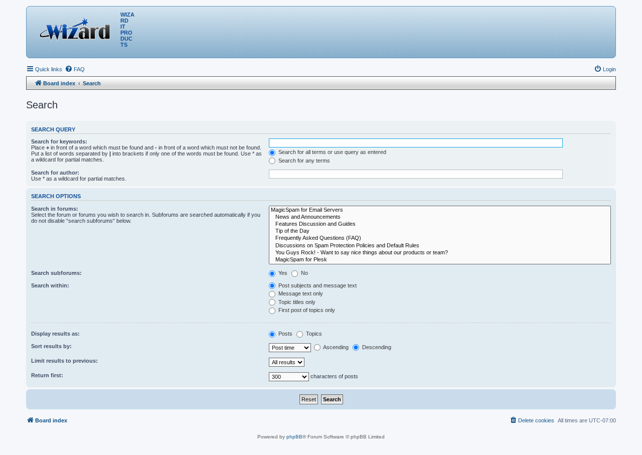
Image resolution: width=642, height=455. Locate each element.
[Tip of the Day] (440, 231)
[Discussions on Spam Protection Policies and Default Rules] (440, 245)
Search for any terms (303, 161)
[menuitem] (75, 69)
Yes (282, 273)
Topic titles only (296, 302)
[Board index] (77, 28)
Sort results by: (51, 346)
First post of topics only (306, 310)
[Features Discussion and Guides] (440, 224)
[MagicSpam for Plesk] (440, 259)
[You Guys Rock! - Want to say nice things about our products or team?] (440, 252)
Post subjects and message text (317, 285)
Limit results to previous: (64, 361)
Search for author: (55, 173)
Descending (376, 347)
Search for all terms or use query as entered (331, 152)
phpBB (294, 436)
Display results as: (55, 334)
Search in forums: (54, 209)
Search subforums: (56, 273)
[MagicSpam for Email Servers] (440, 210)
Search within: (50, 285)
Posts (284, 334)
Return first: (47, 375)
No (303, 273)
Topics (313, 334)
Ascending (335, 347)
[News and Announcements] (440, 217)
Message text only (300, 293)
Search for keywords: (59, 141)
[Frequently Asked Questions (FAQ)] (440, 238)
